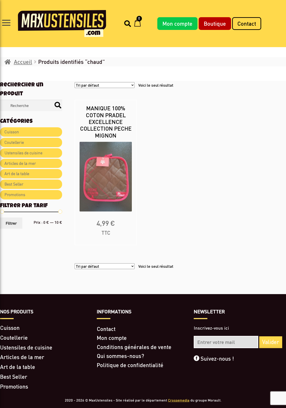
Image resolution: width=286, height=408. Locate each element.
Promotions (14, 194)
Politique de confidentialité (130, 365)
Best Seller (13, 184)
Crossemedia (178, 400)
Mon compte (177, 23)
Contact (246, 23)
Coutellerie (14, 142)
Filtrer (11, 223)
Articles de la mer (20, 163)
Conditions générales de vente (134, 346)
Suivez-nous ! (216, 358)
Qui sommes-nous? (120, 355)
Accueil (23, 61)
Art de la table (16, 173)
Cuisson (11, 132)
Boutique (215, 23)
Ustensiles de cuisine (23, 153)
